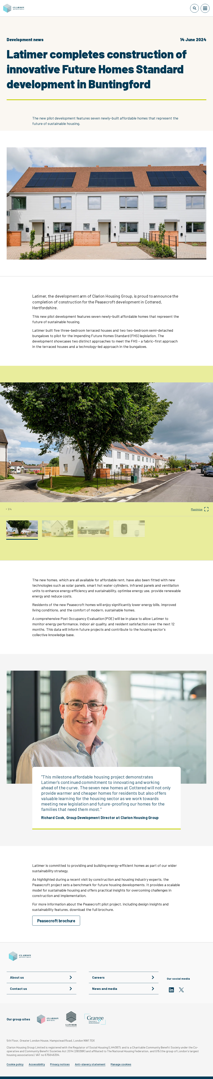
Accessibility (37, 1064)
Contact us (18, 988)
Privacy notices (60, 1064)
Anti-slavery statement (90, 1064)
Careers (98, 977)
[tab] (22, 529)
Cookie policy (15, 1064)
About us (17, 977)
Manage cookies (121, 1064)
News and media (104, 988)
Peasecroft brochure (56, 920)
